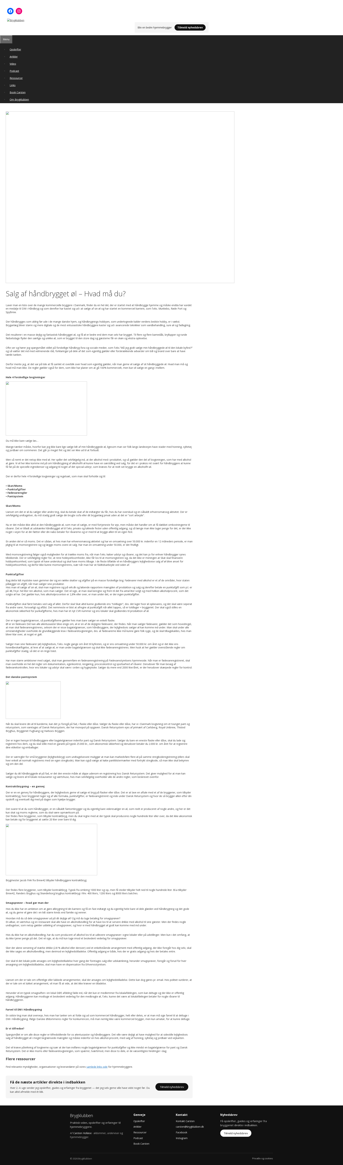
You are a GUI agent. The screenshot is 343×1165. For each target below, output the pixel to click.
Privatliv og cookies (262, 1158)
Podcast (14, 71)
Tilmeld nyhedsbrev (190, 27)
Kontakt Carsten (185, 1121)
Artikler (14, 56)
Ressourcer (16, 78)
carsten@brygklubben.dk (190, 1126)
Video (13, 63)
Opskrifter (15, 49)
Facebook (181, 1132)
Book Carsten (18, 92)
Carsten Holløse (82, 1133)
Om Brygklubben (19, 99)
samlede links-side (97, 1066)
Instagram (182, 1138)
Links (13, 85)
